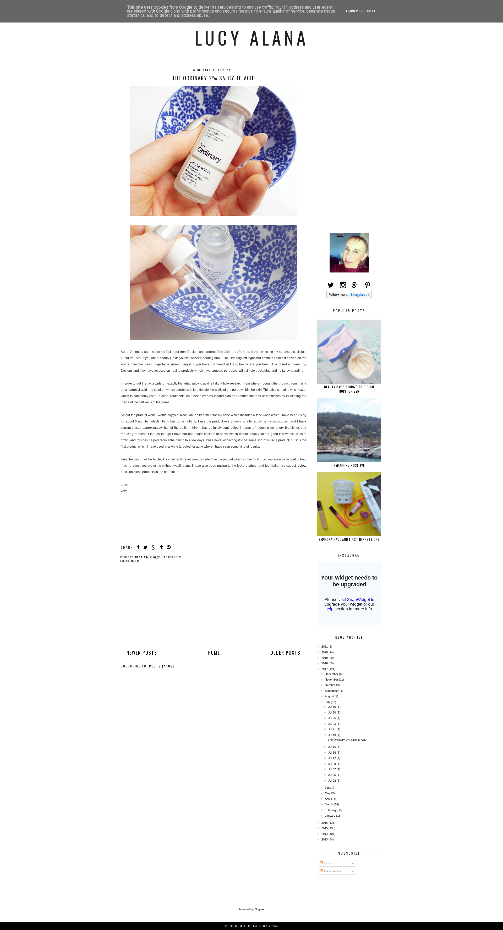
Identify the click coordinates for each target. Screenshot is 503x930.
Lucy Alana (252, 37)
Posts (327, 863)
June (328, 787)
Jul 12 (332, 758)
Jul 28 (332, 712)
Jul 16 (332, 746)
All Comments (332, 871)
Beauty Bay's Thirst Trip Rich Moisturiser (349, 389)
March (329, 804)
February (331, 810)
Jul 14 (332, 752)
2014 (325, 834)
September (332, 690)
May (328, 793)
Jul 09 (332, 763)
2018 (325, 663)
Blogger (259, 909)
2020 (325, 652)
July (328, 702)
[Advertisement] (213, 610)
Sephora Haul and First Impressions (349, 539)
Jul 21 (332, 729)
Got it (372, 11)
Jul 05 (332, 774)
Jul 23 (332, 723)
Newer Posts (142, 652)
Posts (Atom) (162, 666)
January (330, 815)
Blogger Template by (251, 926)
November (332, 679)
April (328, 798)
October (330, 685)
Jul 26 (332, 718)
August (330, 696)
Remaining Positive (349, 465)
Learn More (355, 11)
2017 (325, 669)
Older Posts (285, 652)
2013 (325, 839)
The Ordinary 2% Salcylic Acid (213, 78)
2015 (325, 828)
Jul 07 (332, 769)
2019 (325, 657)
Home (214, 652)
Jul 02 (332, 780)
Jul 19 (332, 735)
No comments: (173, 557)
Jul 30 (332, 706)
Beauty (135, 561)
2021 (325, 646)
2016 (325, 822)
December (332, 674)
